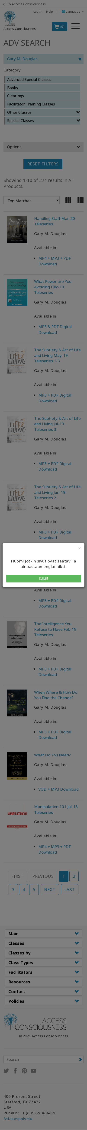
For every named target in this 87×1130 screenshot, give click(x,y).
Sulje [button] (43, 578)
